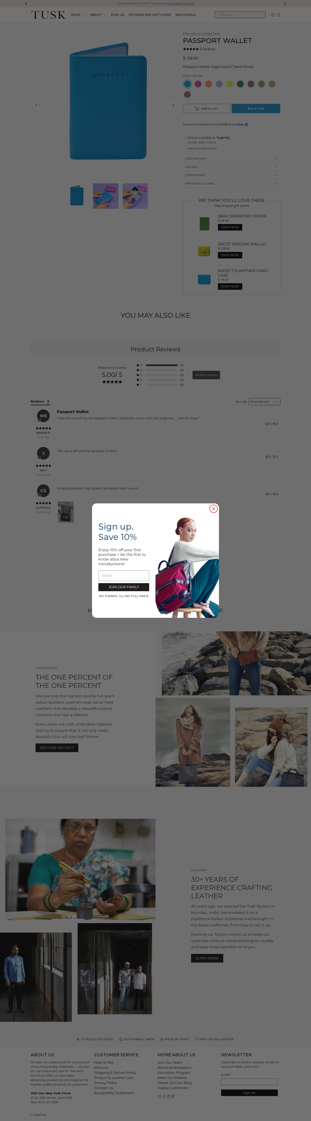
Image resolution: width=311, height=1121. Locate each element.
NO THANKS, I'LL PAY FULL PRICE (124, 596)
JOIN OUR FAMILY (124, 587)
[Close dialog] (213, 508)
